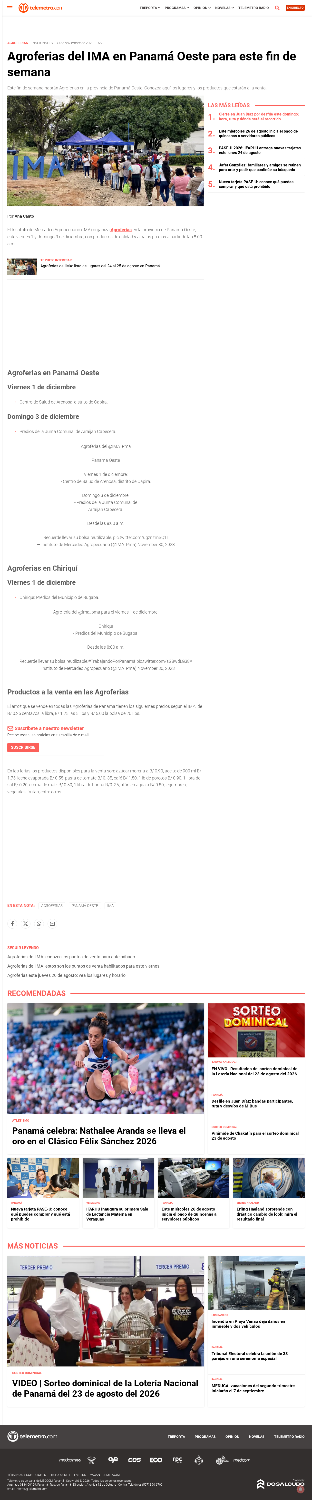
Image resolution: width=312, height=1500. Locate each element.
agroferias (52, 906)
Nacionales (42, 43)
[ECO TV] (156, 1464)
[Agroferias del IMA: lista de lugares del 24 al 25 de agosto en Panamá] (22, 273)
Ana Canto (24, 216)
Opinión (200, 8)
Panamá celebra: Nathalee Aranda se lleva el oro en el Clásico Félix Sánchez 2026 (99, 1136)
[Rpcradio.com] (177, 1464)
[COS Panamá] (134, 1464)
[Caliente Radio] (199, 1464)
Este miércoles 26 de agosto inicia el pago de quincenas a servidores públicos (258, 133)
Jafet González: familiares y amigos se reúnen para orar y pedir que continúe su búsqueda (260, 167)
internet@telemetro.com (32, 1488)
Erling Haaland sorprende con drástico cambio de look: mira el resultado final (267, 1214)
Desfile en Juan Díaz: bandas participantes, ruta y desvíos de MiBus (252, 1103)
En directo (295, 8)
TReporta (148, 8)
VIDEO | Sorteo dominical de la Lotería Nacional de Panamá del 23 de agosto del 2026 (105, 1388)
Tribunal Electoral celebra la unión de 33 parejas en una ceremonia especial (250, 1356)
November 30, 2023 (156, 544)
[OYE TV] (113, 1464)
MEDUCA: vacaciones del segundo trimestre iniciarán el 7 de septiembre (253, 1388)
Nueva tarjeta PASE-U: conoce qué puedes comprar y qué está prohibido (256, 184)
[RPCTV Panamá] (91, 1464)
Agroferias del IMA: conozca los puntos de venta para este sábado (71, 956)
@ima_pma (89, 612)
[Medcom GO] (70, 1464)
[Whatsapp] (39, 923)
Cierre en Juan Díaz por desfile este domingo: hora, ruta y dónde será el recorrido (259, 116)
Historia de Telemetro (68, 1475)
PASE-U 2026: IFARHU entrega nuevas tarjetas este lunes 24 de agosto (260, 150)
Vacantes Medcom (105, 1475)
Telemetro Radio (253, 8)
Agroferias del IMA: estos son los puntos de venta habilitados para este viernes (83, 966)
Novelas (223, 8)
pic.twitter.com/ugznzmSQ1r (140, 537)
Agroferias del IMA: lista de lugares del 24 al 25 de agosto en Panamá (100, 266)
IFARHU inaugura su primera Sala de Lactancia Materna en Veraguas (117, 1214)
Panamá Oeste (85, 906)
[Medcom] (242, 1464)
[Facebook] (12, 923)
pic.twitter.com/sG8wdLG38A (164, 661)
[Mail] (52, 923)
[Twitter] (25, 923)
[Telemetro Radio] (220, 1464)
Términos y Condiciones (26, 1475)
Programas (175, 8)
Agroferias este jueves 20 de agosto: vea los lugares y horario (66, 975)
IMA (110, 906)
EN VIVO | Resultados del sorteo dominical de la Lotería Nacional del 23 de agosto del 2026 (254, 1071)
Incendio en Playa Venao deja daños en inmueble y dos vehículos (248, 1324)
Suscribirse (23, 747)
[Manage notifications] (300, 1489)
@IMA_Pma (119, 446)
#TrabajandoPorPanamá (112, 661)
